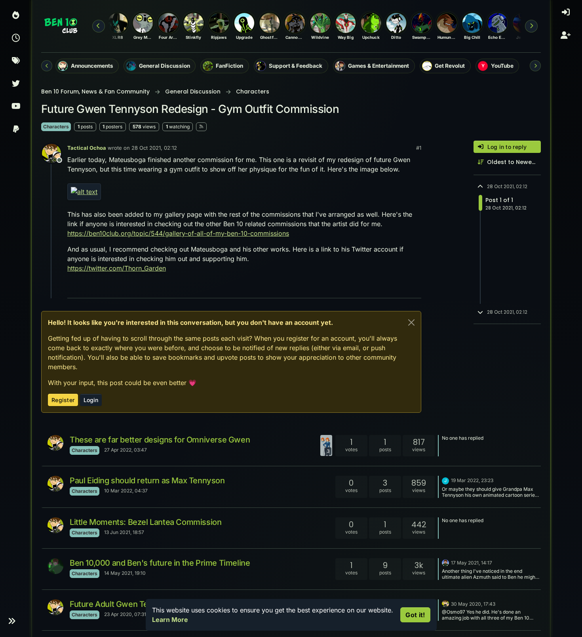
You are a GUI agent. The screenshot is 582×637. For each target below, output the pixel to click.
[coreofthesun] (55, 566)
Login (91, 400)
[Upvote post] (371, 288)
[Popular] (15, 15)
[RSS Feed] (201, 126)
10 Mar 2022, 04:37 (126, 491)
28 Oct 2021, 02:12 (154, 148)
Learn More (170, 620)
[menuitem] (566, 15)
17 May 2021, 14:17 (471, 563)
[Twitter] (15, 84)
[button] (11, 621)
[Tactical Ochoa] (55, 443)
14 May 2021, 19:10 (125, 573)
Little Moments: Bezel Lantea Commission (145, 522)
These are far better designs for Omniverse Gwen (160, 439)
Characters (56, 127)
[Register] (566, 38)
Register (62, 400)
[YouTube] (15, 106)
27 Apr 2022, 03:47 (125, 450)
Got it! (415, 615)
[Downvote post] (399, 288)
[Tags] (15, 61)
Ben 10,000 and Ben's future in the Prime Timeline (160, 563)
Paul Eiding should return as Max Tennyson (147, 480)
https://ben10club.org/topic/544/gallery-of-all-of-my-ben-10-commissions (178, 233)
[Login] (566, 15)
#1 (418, 148)
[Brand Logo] (61, 26)
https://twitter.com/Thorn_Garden (116, 268)
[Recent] (15, 38)
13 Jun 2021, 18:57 (124, 532)
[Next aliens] (531, 26)
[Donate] (15, 129)
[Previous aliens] (98, 26)
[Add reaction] (356, 288)
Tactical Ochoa (86, 148)
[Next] (535, 65)
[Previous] (46, 65)
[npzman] (445, 562)
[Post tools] (414, 288)
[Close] (411, 322)
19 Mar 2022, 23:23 (472, 480)
